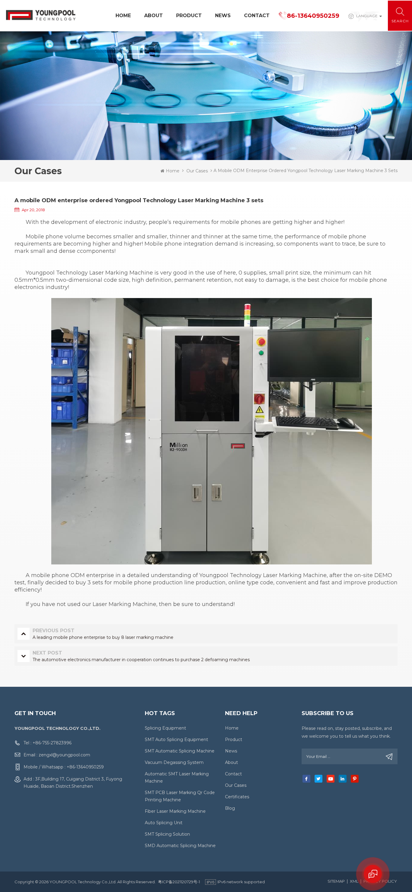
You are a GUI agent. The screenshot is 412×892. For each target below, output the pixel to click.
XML (354, 881)
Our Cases (197, 171)
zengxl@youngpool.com (64, 755)
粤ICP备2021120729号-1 (179, 881)
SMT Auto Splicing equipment (176, 739)
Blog (230, 808)
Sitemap (336, 881)
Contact (257, 15)
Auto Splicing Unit (163, 822)
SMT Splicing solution (167, 834)
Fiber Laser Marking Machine (175, 811)
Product (189, 15)
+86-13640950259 (85, 767)
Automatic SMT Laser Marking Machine (177, 777)
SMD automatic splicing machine (180, 845)
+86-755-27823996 (52, 743)
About (153, 15)
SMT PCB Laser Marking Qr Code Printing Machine (180, 796)
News (223, 15)
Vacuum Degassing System (174, 762)
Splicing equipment (165, 728)
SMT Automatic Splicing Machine (179, 751)
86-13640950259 (313, 15)
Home (123, 15)
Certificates (237, 796)
